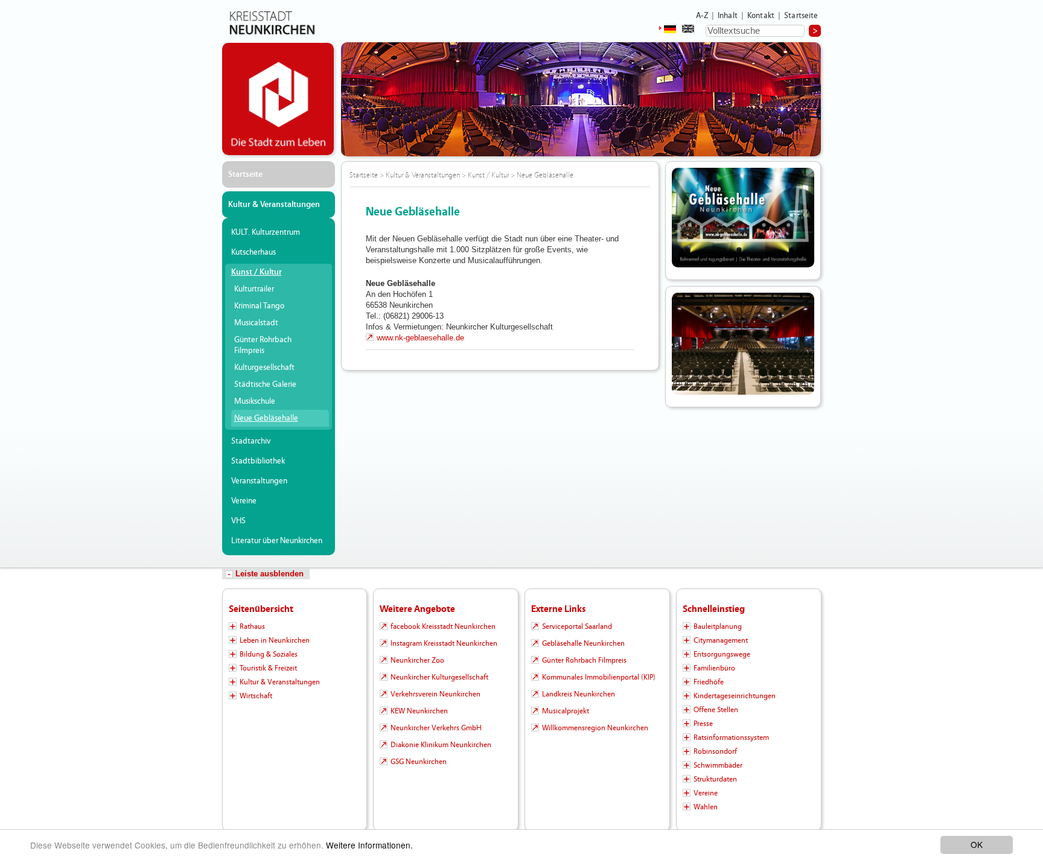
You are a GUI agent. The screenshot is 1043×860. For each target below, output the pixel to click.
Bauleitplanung (718, 626)
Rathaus (252, 626)
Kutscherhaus (253, 252)
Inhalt (728, 16)
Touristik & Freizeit (268, 668)
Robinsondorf (715, 751)
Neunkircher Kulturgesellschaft (439, 677)
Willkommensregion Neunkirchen (595, 728)
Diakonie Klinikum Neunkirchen (441, 745)
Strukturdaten (715, 779)
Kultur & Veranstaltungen (274, 204)
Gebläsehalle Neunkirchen (583, 643)
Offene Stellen (716, 710)
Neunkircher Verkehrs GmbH (436, 728)
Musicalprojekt (565, 711)
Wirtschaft (256, 696)
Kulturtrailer (254, 289)
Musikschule (254, 401)
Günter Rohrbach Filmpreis (263, 345)
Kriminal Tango (259, 306)
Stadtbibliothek (258, 461)
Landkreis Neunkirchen (578, 694)
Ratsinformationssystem (731, 737)
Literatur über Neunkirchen (276, 541)
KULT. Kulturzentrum (265, 232)
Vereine (244, 501)
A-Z (702, 16)
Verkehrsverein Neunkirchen (435, 694)
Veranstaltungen (259, 481)
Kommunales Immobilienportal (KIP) (598, 677)
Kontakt (760, 16)
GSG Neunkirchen (419, 761)
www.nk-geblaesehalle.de (420, 337)
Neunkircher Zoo (417, 660)
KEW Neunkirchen (419, 711)
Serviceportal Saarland (577, 626)
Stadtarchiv (250, 441)
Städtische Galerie (265, 384)
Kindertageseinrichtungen (735, 696)
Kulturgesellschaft (264, 367)
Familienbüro (714, 668)
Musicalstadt (256, 323)
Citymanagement (721, 640)
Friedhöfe (709, 682)
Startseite (801, 16)
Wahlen (706, 807)
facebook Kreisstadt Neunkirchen (443, 626)
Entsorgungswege (722, 654)
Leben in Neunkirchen (275, 640)
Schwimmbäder (718, 765)
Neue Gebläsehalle (266, 418)
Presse (703, 723)
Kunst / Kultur (256, 272)
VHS (238, 521)
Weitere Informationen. (369, 845)
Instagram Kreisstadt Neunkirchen (444, 643)
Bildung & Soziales (269, 654)
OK (977, 844)
